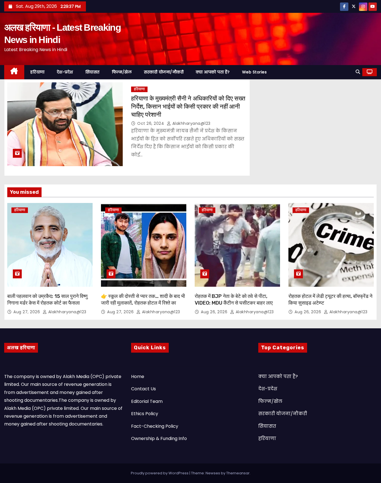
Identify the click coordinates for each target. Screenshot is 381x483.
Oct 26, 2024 (151, 123)
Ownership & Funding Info (159, 438)
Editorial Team (147, 401)
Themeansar (238, 473)
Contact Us (143, 389)
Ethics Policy (144, 413)
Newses (213, 473)
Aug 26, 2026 (215, 312)
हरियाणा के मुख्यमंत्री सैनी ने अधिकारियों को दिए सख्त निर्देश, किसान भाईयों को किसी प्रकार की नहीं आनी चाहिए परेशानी (188, 107)
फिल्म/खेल (122, 72)
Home (137, 376)
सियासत (92, 72)
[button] (358, 72)
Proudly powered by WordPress (160, 473)
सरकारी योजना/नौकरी (164, 72)
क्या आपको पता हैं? (213, 72)
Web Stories (254, 72)
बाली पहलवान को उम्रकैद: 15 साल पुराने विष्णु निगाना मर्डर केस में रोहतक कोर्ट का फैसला (47, 299)
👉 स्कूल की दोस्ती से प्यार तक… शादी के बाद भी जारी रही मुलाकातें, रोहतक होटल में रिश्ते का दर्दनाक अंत (143, 303)
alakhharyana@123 (191, 123)
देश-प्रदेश (65, 72)
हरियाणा (37, 72)
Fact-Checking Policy (154, 426)
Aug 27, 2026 (27, 312)
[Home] (14, 72)
